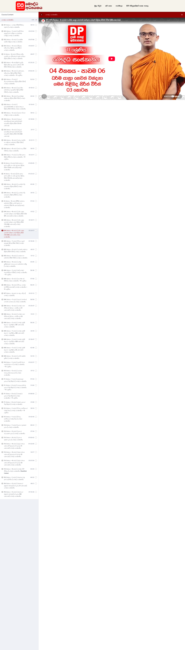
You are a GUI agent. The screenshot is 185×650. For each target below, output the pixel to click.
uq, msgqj (97, 6)
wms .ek (108, 6)
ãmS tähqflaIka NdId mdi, (137, 6)
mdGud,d (119, 6)
